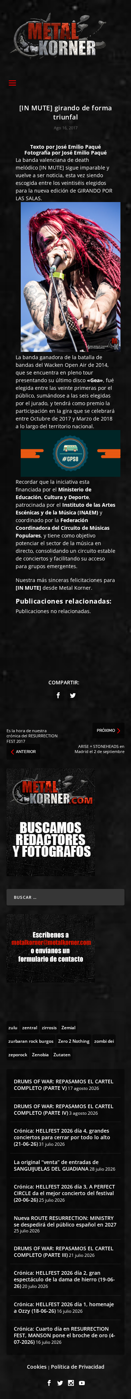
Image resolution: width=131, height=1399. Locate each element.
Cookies (37, 1366)
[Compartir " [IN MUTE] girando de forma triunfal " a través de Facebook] (58, 695)
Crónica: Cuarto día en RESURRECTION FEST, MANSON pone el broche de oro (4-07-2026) (64, 1335)
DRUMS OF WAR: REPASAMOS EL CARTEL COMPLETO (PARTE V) (64, 1084)
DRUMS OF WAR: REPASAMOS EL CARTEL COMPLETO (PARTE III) (64, 1251)
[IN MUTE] (51, 167)
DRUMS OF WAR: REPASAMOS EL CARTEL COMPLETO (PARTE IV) (64, 1109)
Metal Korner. (75, 587)
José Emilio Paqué (78, 146)
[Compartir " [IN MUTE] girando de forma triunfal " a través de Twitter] (73, 695)
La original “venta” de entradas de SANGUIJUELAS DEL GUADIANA (56, 1165)
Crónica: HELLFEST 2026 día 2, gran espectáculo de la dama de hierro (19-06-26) (64, 1279)
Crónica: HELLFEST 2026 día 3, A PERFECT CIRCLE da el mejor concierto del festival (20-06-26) (64, 1193)
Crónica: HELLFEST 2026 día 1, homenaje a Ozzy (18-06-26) (64, 1307)
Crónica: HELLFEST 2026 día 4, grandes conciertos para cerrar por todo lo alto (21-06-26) (62, 1137)
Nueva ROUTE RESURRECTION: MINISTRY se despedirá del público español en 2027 (65, 1221)
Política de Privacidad (77, 1366)
